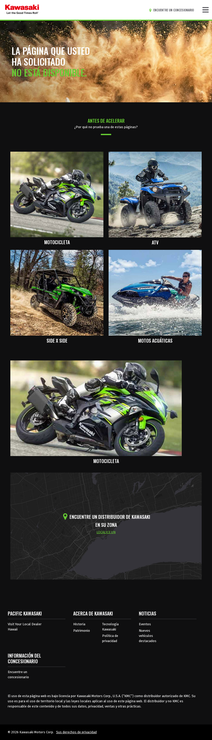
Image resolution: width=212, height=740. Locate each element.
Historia (79, 624)
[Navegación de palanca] (205, 10)
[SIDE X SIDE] (56, 292)
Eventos (145, 624)
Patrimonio (81, 631)
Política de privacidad (110, 638)
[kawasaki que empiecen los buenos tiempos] (22, 10)
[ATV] (155, 194)
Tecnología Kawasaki (110, 626)
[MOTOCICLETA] (56, 194)
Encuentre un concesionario (18, 674)
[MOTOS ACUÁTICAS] (155, 292)
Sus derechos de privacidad (76, 732)
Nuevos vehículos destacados (147, 636)
